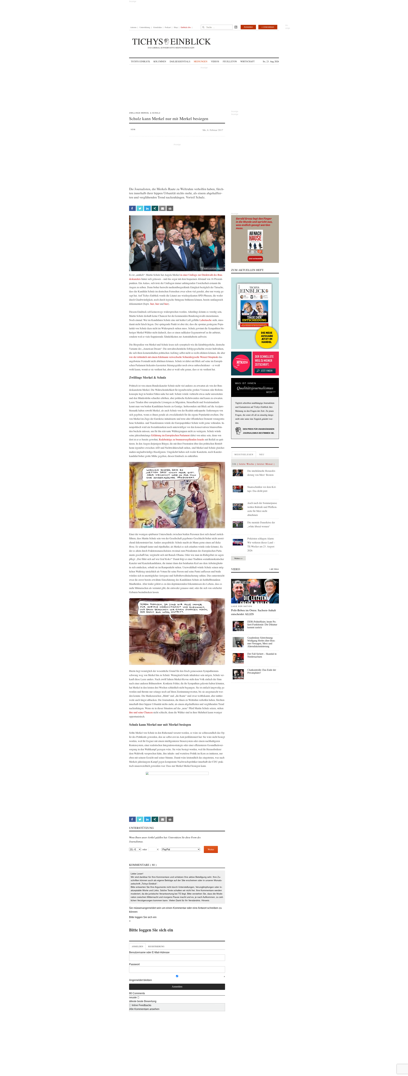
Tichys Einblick (140, 61)
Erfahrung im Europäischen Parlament (170, 435)
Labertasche (206, 320)
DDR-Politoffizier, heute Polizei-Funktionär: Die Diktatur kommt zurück (262, 624)
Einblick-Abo (186, 27)
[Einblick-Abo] (255, 313)
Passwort (134, 964)
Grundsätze (157, 27)
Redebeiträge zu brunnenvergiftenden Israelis (181, 439)
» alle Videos (274, 569)
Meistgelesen (243, 454)
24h (234, 463)
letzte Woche (246, 463)
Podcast (168, 27)
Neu (261, 454)
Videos (215, 61)
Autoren (133, 27)
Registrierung (156, 946)
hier (152, 303)
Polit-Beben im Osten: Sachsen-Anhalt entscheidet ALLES (253, 612)
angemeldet (149, 908)
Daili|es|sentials (180, 61)
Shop (176, 27)
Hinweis (205, 900)
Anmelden (248, 27)
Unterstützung (144, 27)
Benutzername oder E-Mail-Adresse (149, 952)
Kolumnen (159, 61)
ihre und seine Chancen (141, 712)
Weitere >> (238, 558)
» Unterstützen (268, 27)
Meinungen (200, 61)
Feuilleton (230, 61)
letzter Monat (265, 463)
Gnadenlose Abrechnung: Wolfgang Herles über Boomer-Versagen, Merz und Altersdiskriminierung (261, 642)
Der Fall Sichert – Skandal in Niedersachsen (262, 655)
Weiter (211, 849)
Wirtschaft (247, 61)
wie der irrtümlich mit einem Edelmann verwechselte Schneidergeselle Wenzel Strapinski (173, 357)
